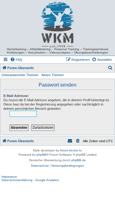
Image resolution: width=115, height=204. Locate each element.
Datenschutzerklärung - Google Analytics (30, 180)
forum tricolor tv (71, 150)
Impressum (9, 176)
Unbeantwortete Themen (20, 75)
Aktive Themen (52, 75)
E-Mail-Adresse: (16, 96)
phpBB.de (78, 160)
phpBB (41, 154)
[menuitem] (16, 59)
